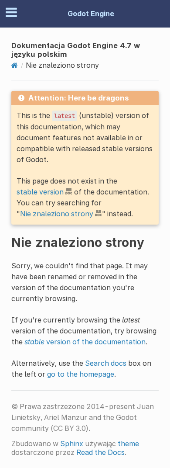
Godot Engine (91, 13)
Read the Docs (100, 452)
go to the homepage (80, 374)
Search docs (105, 363)
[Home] (14, 65)
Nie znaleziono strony (56, 213)
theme (128, 443)
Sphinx (71, 443)
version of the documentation (85, 341)
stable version (40, 191)
